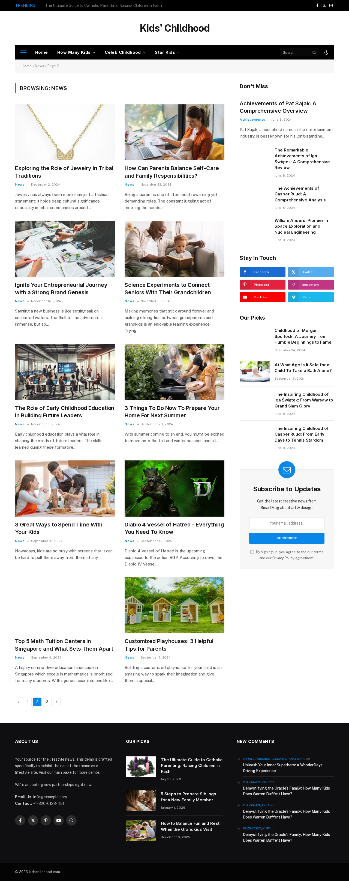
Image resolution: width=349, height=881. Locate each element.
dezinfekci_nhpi (256, 828)
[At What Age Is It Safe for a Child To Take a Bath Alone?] (255, 371)
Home (41, 52)
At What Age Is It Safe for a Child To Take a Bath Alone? (303, 367)
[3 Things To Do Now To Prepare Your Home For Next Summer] (174, 372)
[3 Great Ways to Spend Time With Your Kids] (65, 488)
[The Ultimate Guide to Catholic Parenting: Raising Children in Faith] (141, 766)
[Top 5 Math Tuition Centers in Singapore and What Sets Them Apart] (65, 605)
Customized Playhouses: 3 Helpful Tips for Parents (169, 645)
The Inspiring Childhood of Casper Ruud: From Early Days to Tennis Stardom (302, 434)
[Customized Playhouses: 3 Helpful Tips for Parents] (174, 605)
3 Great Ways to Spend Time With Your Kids (59, 528)
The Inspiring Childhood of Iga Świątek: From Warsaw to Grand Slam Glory (304, 400)
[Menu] (23, 52)
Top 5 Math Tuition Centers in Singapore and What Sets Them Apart (64, 645)
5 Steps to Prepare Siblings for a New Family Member (92, 5)
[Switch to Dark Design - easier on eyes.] (326, 52)
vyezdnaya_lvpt (256, 805)
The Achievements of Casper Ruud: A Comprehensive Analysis (300, 194)
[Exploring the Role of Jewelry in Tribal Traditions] (65, 132)
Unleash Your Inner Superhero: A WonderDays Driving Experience (283, 768)
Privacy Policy (283, 558)
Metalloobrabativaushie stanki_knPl (274, 758)
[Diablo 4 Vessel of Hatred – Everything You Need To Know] (174, 488)
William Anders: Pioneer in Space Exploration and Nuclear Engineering (301, 226)
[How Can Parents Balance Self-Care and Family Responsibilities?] (174, 132)
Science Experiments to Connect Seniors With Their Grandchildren (168, 289)
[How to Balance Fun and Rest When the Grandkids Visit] (141, 830)
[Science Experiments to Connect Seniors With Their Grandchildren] (174, 249)
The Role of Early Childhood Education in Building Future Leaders (64, 412)
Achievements (252, 119)
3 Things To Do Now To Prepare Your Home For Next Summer (172, 412)
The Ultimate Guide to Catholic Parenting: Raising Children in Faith (192, 765)
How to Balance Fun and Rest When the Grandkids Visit (190, 826)
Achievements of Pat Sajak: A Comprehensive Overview (278, 107)
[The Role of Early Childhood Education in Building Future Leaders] (65, 372)
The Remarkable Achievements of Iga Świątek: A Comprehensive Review (302, 158)
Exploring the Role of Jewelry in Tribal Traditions (64, 172)
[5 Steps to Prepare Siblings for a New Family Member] (141, 800)
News (39, 66)
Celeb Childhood (123, 52)
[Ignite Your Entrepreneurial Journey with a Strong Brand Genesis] (65, 249)
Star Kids (165, 52)
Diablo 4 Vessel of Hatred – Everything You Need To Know (174, 528)
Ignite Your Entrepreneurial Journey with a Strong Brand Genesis (61, 289)
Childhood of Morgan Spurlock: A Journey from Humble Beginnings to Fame (303, 336)
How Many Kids (74, 52)
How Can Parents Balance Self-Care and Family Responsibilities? (172, 172)
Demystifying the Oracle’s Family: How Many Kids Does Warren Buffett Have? (286, 791)
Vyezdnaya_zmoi (256, 782)
